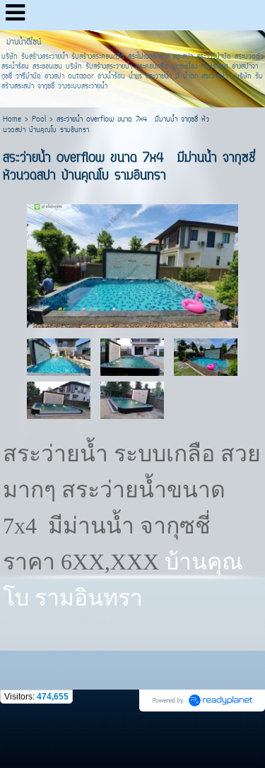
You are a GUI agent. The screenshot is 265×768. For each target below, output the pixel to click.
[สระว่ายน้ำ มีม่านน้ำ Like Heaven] (132, 356)
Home (12, 119)
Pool (39, 119)
